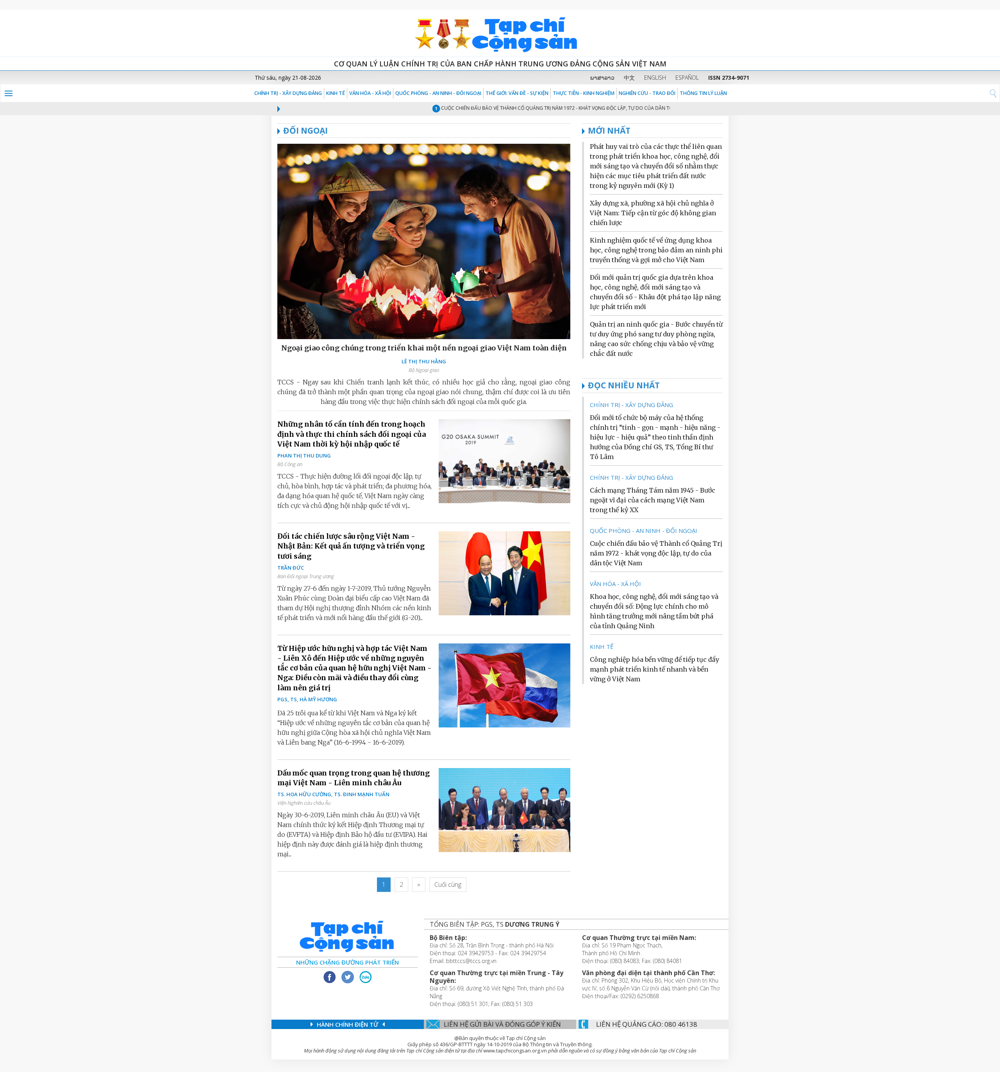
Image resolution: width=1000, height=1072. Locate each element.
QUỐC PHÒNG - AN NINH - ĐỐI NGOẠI (438, 93)
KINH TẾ (335, 93)
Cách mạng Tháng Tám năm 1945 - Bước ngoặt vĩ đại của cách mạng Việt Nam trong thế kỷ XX (652, 500)
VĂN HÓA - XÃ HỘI (370, 93)
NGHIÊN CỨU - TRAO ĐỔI (647, 93)
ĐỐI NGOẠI (305, 130)
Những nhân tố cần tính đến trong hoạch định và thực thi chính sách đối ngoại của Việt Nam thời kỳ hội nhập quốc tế (351, 434)
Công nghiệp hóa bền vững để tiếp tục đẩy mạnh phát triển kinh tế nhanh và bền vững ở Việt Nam (654, 669)
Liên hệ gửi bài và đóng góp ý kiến (502, 1024)
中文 (629, 77)
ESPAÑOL (687, 77)
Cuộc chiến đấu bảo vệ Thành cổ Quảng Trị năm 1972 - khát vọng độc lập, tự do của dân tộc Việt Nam (549, 108)
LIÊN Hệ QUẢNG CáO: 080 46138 (646, 1024)
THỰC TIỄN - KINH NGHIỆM (583, 93)
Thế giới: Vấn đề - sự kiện (517, 93)
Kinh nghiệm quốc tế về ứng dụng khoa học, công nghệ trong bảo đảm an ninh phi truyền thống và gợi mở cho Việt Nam (656, 250)
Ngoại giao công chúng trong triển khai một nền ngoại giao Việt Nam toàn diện (424, 347)
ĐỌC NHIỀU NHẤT (624, 385)
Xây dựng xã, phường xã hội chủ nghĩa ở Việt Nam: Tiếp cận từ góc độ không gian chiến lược (653, 213)
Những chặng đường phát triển (347, 962)
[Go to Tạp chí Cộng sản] (500, 33)
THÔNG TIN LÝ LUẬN (703, 93)
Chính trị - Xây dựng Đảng (288, 93)
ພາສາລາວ (602, 77)
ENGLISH (655, 77)
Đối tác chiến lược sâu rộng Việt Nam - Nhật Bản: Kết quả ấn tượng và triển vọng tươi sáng (351, 546)
